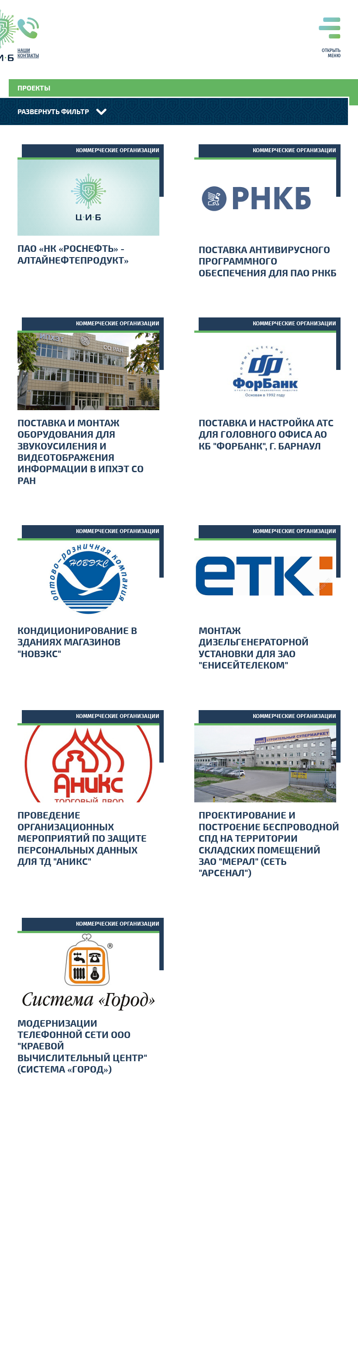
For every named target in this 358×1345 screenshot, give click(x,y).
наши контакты (28, 53)
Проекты (33, 88)
